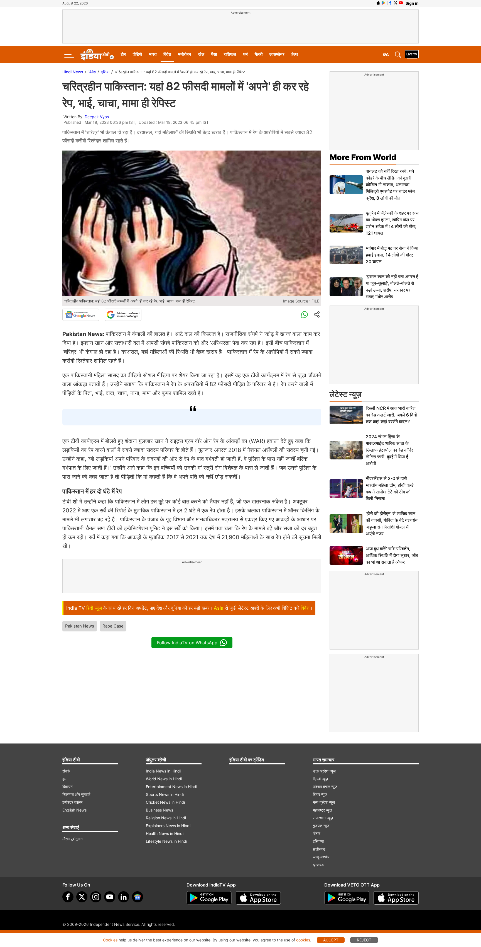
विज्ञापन (67, 786)
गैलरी (258, 54)
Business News (159, 810)
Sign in (412, 3)
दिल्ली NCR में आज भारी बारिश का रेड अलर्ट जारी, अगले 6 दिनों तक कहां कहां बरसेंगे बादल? (391, 414)
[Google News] (80, 315)
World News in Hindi (164, 778)
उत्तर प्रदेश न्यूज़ (324, 771)
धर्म (245, 54)
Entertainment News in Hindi (171, 786)
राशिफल (230, 54)
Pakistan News (79, 626)
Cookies (110, 940)
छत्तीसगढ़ (319, 849)
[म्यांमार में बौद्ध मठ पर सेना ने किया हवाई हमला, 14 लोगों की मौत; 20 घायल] (346, 255)
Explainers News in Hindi (168, 825)
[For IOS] (396, 898)
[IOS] (378, 3)
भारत (152, 54)
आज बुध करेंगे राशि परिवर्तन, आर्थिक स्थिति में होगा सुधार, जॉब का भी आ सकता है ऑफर (392, 555)
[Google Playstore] (209, 898)
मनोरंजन (184, 54)
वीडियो (137, 54)
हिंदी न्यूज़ (94, 608)
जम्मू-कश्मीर (321, 856)
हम (64, 778)
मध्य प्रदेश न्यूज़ (324, 802)
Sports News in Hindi (165, 794)
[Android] (384, 3)
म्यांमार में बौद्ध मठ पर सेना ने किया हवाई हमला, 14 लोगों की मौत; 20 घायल (392, 254)
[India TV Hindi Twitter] (395, 3)
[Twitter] (81, 896)
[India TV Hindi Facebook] (390, 3)
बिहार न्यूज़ (320, 794)
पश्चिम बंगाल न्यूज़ (325, 786)
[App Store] (258, 898)
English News (74, 810)
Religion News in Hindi (166, 817)
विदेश (167, 54)
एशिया (105, 71)
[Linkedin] (123, 896)
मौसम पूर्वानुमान (72, 838)
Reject (364, 940)
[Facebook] (67, 896)
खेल (201, 54)
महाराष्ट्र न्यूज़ (322, 810)
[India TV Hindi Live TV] (412, 54)
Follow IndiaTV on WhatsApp (187, 642)
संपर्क (66, 771)
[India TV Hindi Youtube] (401, 3)
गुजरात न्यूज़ (321, 825)
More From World (363, 157)
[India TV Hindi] (97, 54)
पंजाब (316, 833)
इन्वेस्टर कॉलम (72, 802)
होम (123, 54)
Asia (219, 608)
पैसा (214, 54)
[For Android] (346, 898)
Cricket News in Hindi (165, 802)
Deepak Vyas (97, 116)
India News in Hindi (163, 771)
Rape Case (113, 626)
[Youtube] (109, 896)
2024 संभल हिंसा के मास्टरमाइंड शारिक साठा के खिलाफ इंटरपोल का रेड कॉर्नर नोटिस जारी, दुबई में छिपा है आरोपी (389, 450)
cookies (303, 940)
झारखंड (318, 864)
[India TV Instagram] (95, 896)
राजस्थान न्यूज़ (323, 817)
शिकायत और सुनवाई (76, 794)
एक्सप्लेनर (276, 54)
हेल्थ (294, 54)
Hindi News (72, 71)
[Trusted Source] (123, 315)
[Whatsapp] (304, 314)
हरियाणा (318, 841)
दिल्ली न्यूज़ (320, 778)
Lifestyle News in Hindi (166, 841)
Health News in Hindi (164, 833)
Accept (330, 940)
